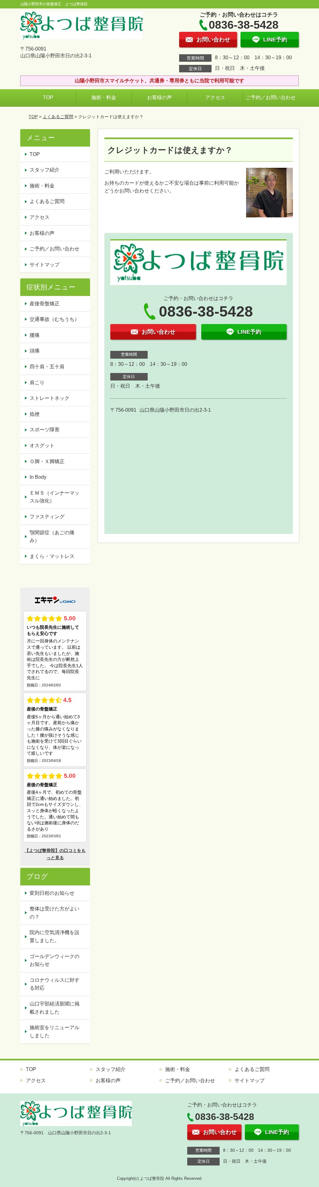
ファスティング (47, 516)
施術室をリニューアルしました (54, 1031)
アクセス (215, 97)
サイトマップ (45, 264)
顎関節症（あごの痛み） (52, 536)
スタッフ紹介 (45, 169)
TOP (48, 97)
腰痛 (35, 335)
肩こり (37, 382)
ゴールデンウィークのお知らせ (54, 960)
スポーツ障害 (45, 429)
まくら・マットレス (52, 556)
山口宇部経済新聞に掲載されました (54, 1008)
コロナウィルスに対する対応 (54, 984)
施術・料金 (103, 97)
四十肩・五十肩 (47, 366)
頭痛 (35, 350)
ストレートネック (49, 398)
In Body (38, 477)
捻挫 (35, 414)
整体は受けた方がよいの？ (54, 912)
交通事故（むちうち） (54, 319)
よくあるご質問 (58, 116)
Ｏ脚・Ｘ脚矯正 (47, 461)
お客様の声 (159, 97)
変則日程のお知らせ (52, 893)
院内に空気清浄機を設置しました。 (54, 936)
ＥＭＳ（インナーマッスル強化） (54, 497)
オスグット (42, 445)
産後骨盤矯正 (45, 303)
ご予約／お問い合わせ (271, 97)
